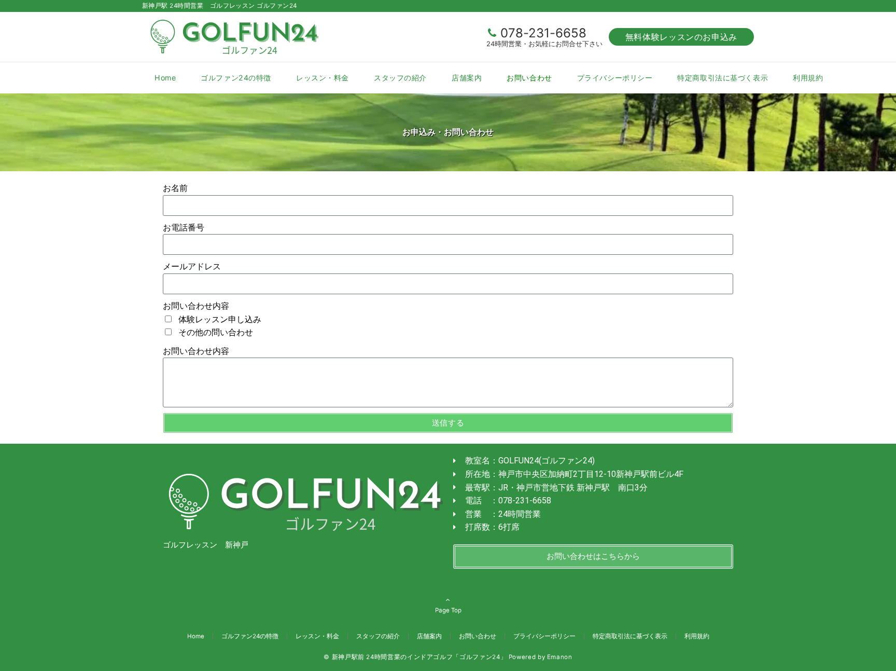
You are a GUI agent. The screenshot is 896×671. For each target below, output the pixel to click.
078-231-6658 (543, 32)
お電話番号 (183, 227)
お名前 (175, 188)
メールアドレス (192, 266)
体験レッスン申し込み (219, 319)
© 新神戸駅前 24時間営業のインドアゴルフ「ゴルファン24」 (415, 657)
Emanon (559, 657)
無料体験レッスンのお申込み (681, 37)
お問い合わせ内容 (196, 306)
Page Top (448, 610)
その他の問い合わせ (215, 332)
